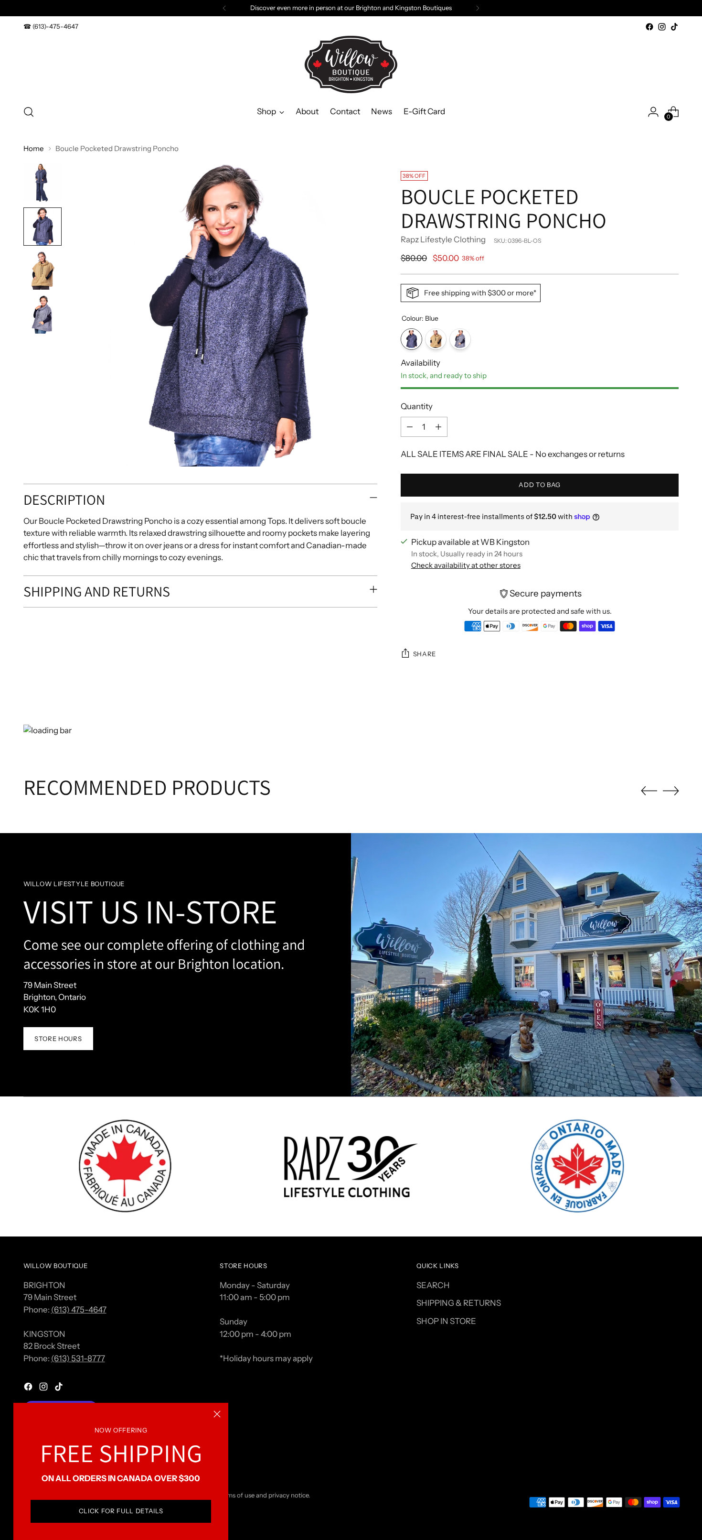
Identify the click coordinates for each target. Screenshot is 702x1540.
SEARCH (433, 1285)
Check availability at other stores (466, 565)
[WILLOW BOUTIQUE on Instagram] (662, 26)
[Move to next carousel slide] (671, 790)
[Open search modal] (28, 111)
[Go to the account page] (653, 111)
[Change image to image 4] (42, 314)
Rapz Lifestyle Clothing (443, 239)
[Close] (217, 1414)
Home (33, 148)
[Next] (477, 8)
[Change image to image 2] (42, 226)
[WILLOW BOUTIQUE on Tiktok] (674, 26)
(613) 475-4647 (78, 1309)
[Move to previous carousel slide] (649, 791)
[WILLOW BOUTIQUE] (351, 64)
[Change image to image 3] (42, 270)
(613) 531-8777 (78, 1358)
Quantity (417, 406)
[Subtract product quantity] (409, 426)
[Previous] (224, 8)
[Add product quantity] (438, 426)
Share (424, 654)
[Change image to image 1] (42, 182)
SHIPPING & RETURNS (458, 1303)
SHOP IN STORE (446, 1321)
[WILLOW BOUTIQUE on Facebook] (649, 26)
